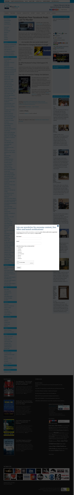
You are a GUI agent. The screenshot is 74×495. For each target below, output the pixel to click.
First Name (19, 236)
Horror (19, 257)
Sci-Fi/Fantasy (21, 253)
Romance (20, 252)
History (19, 255)
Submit (18, 267)
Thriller (19, 249)
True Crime (20, 247)
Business (20, 258)
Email (18, 241)
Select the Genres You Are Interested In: (25, 246)
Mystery (19, 250)
